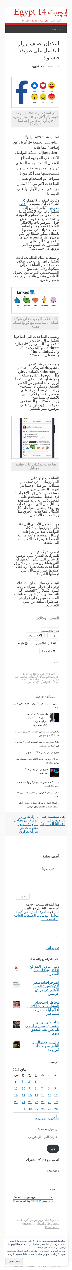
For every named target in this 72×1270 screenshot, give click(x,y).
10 (23, 1088)
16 (30, 1095)
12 (56, 1095)
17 (23, 1095)
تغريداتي (52, 948)
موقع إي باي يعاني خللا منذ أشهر (42, 752)
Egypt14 (37, 66)
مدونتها (53, 208)
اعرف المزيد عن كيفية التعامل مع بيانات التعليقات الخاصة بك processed (36, 915)
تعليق (23, 896)
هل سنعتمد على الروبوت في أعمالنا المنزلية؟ (52, 822)
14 (42, 1095)
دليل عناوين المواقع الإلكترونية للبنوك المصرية (44, 970)
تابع (53, 1148)
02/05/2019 (52, 66)
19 (56, 1102)
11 (16, 1088)
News (36, 674)
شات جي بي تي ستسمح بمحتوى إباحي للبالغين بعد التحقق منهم (42, 1028)
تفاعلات (27, 679)
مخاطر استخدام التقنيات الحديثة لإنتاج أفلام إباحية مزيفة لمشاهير (43, 1008)
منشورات (22, 676)
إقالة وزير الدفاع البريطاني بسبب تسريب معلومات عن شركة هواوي (26, 824)
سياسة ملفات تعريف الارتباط (20, 1254)
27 (49, 1109)
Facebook (53, 1171)
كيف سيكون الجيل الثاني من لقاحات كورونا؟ (45, 1046)
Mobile (27, 674)
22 (36, 1102)
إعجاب (37, 679)
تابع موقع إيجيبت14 (47, 1129)
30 (30, 1109)
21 (42, 1102)
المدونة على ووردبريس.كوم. (41, 1220)
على (22, 204)
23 (30, 1102)
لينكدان (33, 676)
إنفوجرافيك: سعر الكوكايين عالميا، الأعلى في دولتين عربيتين (46, 988)
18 (16, 1095)
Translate (46, 1201)
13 (49, 1095)
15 (36, 1095)
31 (23, 1109)
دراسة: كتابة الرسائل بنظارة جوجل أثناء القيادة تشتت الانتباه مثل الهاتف (39, 804)
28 (42, 1109)
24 (23, 1102)
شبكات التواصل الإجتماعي (43, 682)
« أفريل (53, 1118)
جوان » (40, 1118)
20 (49, 1102)
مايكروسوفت (51, 679)
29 (36, 1109)
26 (56, 1109)
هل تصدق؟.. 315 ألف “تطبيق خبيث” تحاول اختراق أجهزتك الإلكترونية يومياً (37, 719)
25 (16, 1102)
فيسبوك (44, 676)
